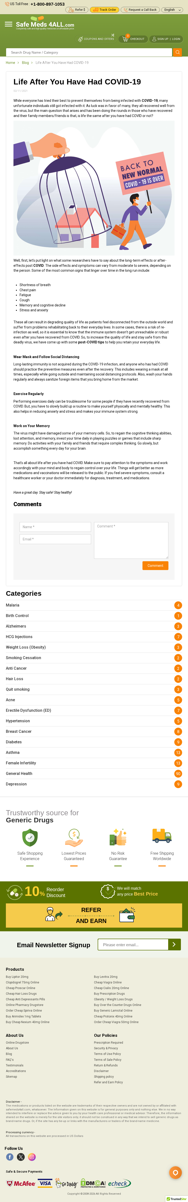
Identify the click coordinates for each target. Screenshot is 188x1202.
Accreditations (16, 1071)
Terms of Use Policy (107, 1054)
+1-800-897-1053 (48, 4)
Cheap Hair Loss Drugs (21, 993)
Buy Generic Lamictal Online (113, 1010)
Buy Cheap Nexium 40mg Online (27, 1022)
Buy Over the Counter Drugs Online (117, 1005)
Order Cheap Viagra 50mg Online (116, 1022)
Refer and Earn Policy (108, 1082)
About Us (12, 1048)
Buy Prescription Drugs (109, 993)
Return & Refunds (106, 1065)
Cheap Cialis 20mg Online (111, 988)
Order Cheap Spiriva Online (24, 1010)
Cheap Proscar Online (20, 988)
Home (10, 63)
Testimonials (15, 1065)
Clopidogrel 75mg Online (22, 982)
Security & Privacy (106, 1048)
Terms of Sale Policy (107, 1060)
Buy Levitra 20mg (106, 977)
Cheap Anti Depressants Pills (25, 999)
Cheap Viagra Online (108, 982)
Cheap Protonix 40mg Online (113, 1016)
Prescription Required (108, 1042)
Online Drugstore (17, 1042)
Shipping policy (104, 1076)
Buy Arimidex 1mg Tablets (23, 1016)
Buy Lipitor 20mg (17, 977)
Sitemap (11, 1076)
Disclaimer (101, 1071)
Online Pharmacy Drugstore (24, 1005)
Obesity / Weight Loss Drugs (113, 999)
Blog (25, 63)
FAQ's (10, 1060)
